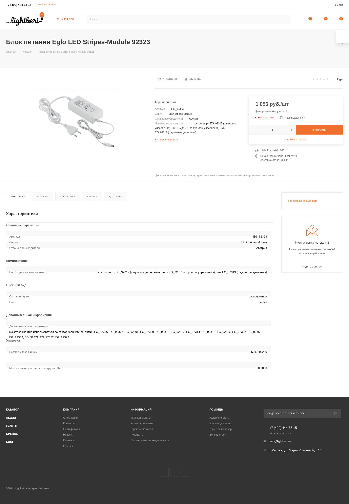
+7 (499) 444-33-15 (18, 4)
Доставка (115, 196)
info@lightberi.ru (280, 441)
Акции (11, 417)
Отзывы (42, 196)
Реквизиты (137, 434)
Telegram (174, 472)
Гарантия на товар (142, 429)
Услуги (11, 425)
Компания (71, 409)
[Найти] (285, 19)
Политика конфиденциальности (150, 440)
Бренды (12, 433)
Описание (18, 196)
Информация (141, 409)
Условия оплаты (140, 417)
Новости (68, 434)
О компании (70, 417)
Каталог (12, 409)
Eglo (340, 79)
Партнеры (69, 440)
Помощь (216, 409)
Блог (10, 442)
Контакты (69, 423)
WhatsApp (185, 472)
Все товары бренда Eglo (302, 200)
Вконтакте (164, 472)
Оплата (92, 196)
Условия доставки (142, 423)
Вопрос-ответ (217, 434)
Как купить (67, 196)
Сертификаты (71, 429)
